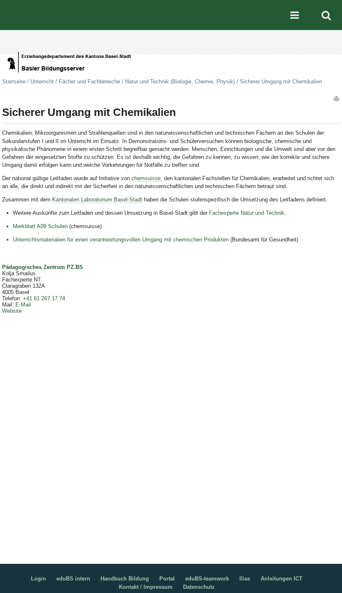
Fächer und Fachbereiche (89, 81)
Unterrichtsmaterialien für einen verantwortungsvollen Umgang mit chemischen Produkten (121, 239)
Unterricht (42, 81)
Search (326, 15)
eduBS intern (73, 578)
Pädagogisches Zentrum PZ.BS (42, 267)
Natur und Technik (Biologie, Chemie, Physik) (180, 81)
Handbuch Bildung (125, 578)
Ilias (244, 578)
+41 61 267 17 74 (44, 298)
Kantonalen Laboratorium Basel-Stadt (97, 199)
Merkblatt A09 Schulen (40, 226)
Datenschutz (199, 587)
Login (38, 578)
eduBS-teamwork (207, 578)
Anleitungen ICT (281, 578)
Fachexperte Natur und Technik (246, 213)
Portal (167, 578)
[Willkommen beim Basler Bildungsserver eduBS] (175, 47)
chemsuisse (146, 178)
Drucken (337, 98)
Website (12, 311)
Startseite (13, 81)
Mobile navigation (294, 15)
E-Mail (23, 305)
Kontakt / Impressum (146, 587)
